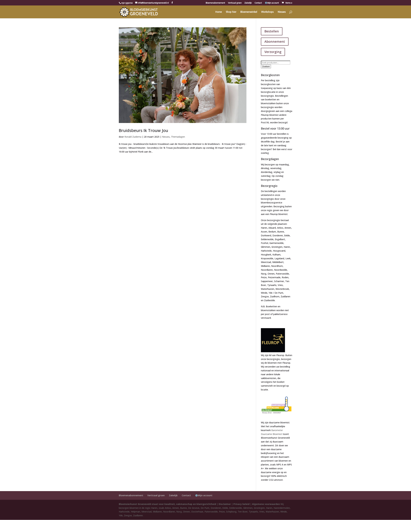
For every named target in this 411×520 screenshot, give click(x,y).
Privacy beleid (241, 504)
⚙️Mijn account (272, 3)
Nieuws (282, 12)
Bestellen (271, 31)
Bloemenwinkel (248, 12)
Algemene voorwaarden (266, 504)
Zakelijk (248, 3)
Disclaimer (225, 504)
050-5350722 (127, 2)
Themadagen (178, 136)
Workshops (267, 12)
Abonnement (274, 41)
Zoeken (266, 66)
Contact (258, 3)
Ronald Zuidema (132, 136)
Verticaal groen (235, 3)
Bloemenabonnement (215, 3)
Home (218, 12)
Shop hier (231, 12)
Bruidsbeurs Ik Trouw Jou (143, 130)
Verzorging (272, 52)
